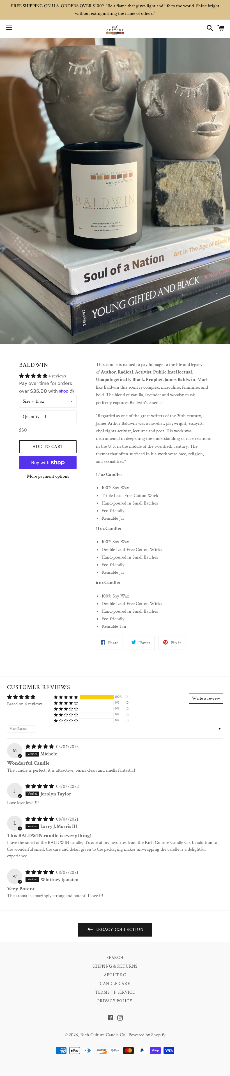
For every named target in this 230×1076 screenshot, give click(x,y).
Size (26, 401)
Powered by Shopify (146, 1035)
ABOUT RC (115, 975)
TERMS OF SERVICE (115, 992)
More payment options (48, 476)
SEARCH (115, 957)
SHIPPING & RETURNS (115, 966)
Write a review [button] (206, 698)
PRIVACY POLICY (115, 1001)
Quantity (31, 417)
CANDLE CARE (115, 983)
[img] (40, 747)
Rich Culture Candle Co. (103, 1035)
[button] (34, 376)
